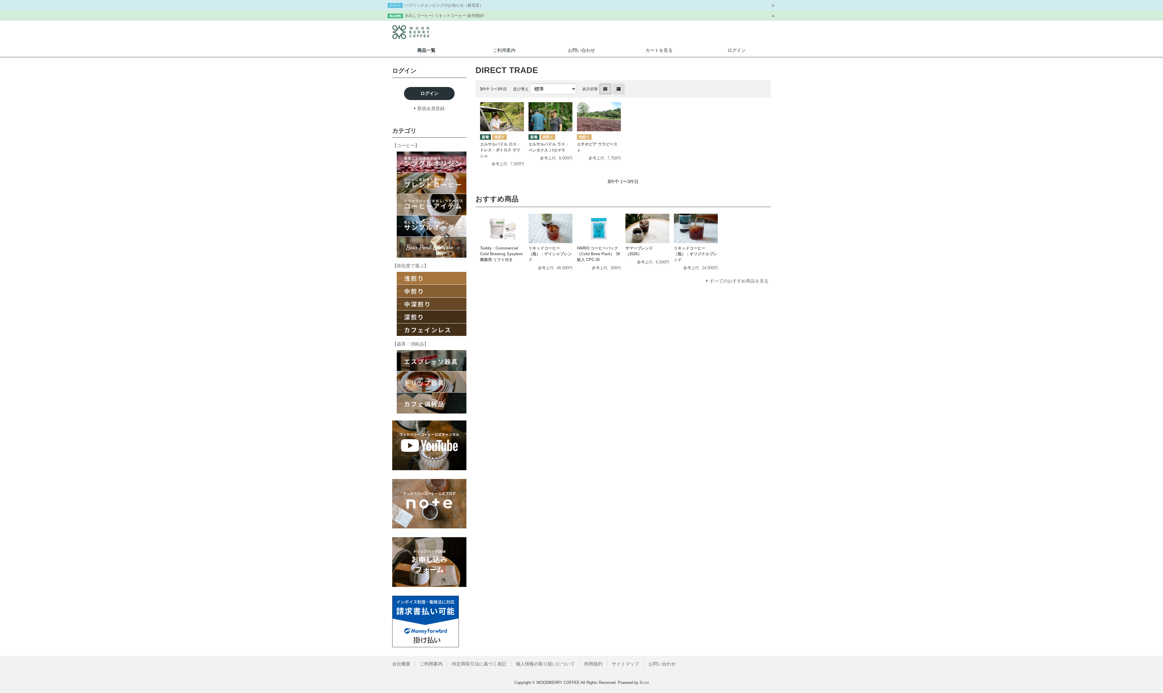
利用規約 (593, 663)
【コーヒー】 (405, 145)
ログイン (736, 50)
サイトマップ (625, 663)
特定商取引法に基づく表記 (479, 663)
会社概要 (401, 663)
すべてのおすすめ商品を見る (739, 280)
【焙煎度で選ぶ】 (410, 265)
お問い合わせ (581, 50)
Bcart (644, 682)
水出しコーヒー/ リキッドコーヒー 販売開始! (444, 15)
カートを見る (659, 50)
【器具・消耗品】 (410, 343)
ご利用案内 (504, 50)
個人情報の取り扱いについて (545, 663)
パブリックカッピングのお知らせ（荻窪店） (444, 5)
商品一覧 (426, 50)
